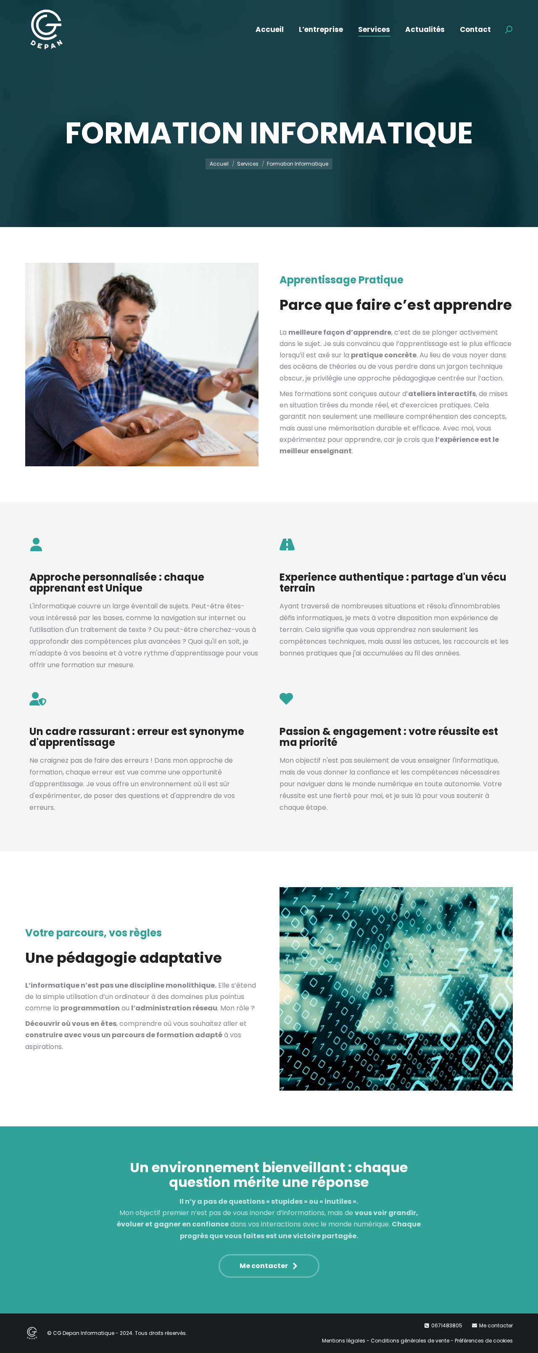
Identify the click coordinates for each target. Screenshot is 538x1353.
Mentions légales (343, 1340)
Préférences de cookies (484, 1340)
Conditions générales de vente (410, 1340)
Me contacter (496, 1325)
